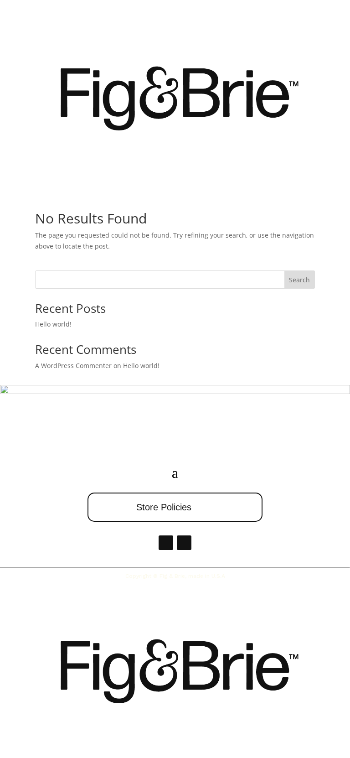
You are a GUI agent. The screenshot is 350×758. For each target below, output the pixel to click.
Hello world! (53, 324)
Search (299, 279)
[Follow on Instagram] (184, 542)
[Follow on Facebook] (166, 542)
